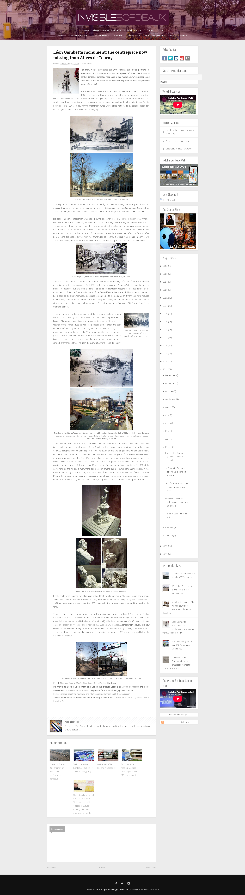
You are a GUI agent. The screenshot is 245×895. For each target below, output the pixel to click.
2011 (165, 554)
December (170, 375)
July (167, 415)
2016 (165, 345)
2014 (165, 361)
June (167, 423)
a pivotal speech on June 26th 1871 (79, 285)
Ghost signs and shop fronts (178, 141)
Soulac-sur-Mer (68, 621)
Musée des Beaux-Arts (76, 690)
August (168, 407)
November (170, 383)
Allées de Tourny (67, 683)
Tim (77, 721)
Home (102, 868)
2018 (165, 329)
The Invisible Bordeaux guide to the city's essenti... (175, 457)
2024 (165, 282)
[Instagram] (176, 58)
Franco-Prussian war (130, 219)
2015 (165, 353)
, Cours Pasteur (91, 683)
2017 (165, 337)
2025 (165, 274)
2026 (165, 266)
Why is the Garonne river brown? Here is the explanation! (183, 590)
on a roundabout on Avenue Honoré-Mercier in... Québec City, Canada (86, 625)
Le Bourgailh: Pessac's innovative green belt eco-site (175, 472)
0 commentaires (87, 64)
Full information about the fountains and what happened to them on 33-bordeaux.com (91, 694)
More (181, 35)
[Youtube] (182, 58)
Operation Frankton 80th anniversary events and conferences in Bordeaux (58, 771)
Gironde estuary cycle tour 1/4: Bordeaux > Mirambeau (182, 645)
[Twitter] (170, 58)
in (60, 621)
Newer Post (52, 868)
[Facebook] (164, 58)
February (169, 527)
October (169, 391)
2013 (165, 369)
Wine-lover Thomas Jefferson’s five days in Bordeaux (176, 502)
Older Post (151, 868)
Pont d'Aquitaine (88, 458)
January (169, 535)
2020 (165, 313)
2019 (165, 322)
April (167, 439)
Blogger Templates (121, 889)
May (167, 431)
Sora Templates (102, 889)
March (168, 447)
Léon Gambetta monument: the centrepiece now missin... (177, 487)
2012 (165, 546)
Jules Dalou (144, 95)
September (170, 399)
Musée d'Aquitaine (130, 687)
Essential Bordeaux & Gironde (179, 149)
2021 (165, 306)
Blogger (184, 714)
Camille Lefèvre (115, 98)
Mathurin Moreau (140, 599)
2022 (165, 298)
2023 (165, 290)
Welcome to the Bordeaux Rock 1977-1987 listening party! (83, 768)
